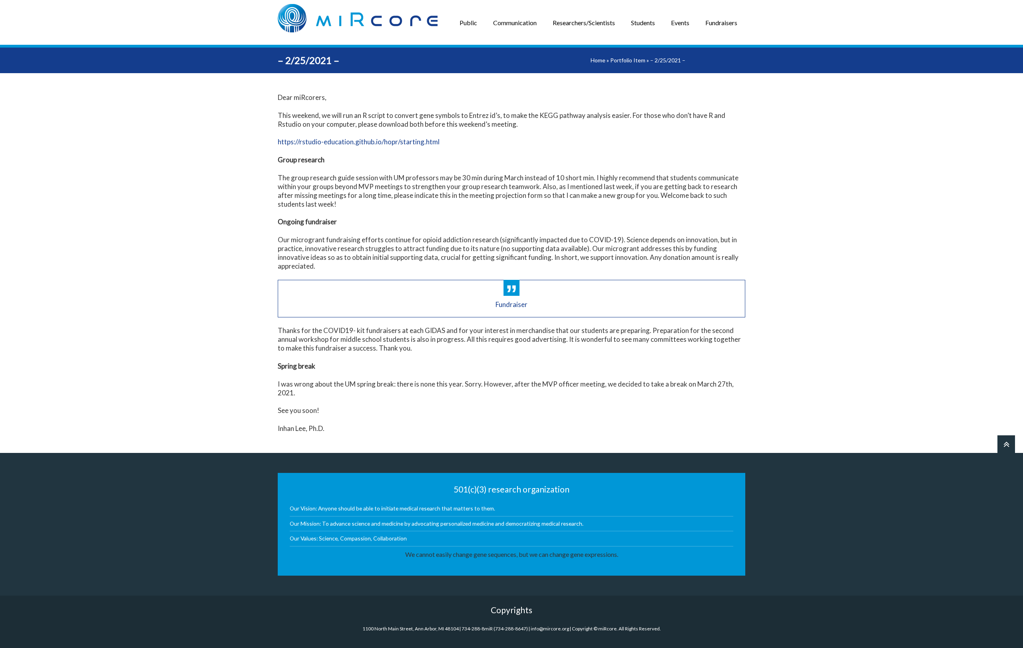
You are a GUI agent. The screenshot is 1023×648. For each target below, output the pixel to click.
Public (468, 22)
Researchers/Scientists (584, 22)
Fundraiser (511, 304)
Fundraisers (721, 22)
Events (680, 22)
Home (598, 60)
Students (643, 22)
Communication (515, 22)
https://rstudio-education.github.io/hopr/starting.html (359, 142)
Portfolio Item (627, 60)
